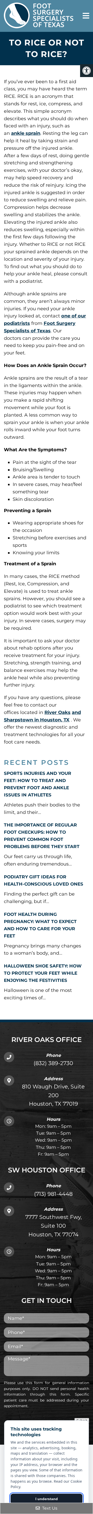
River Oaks (57, 712)
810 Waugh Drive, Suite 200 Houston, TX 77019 (53, 1095)
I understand (46, 1499)
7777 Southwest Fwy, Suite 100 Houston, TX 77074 (53, 1225)
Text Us (49, 1508)
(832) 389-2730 (53, 1063)
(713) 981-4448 (53, 1194)
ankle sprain (25, 133)
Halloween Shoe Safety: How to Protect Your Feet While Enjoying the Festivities (43, 973)
